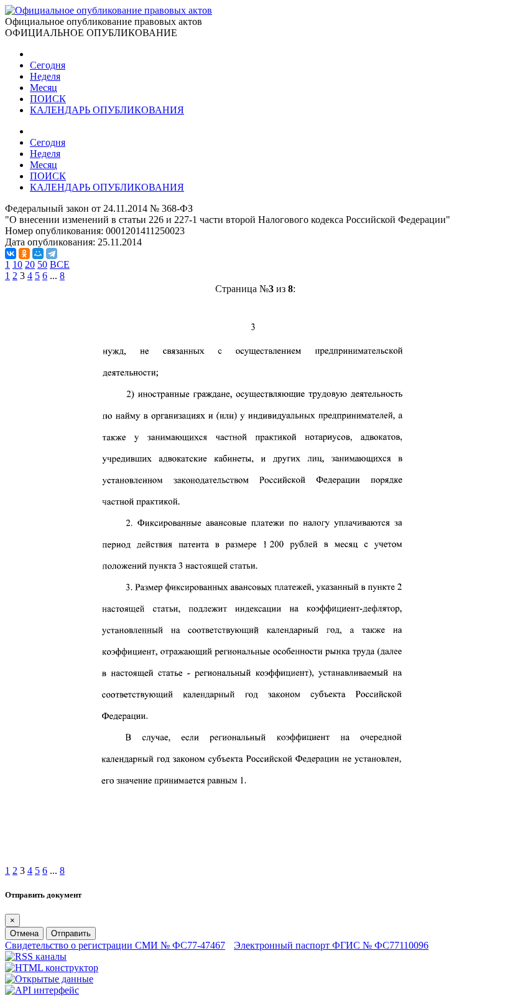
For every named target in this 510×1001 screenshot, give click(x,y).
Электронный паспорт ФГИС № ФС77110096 (331, 945)
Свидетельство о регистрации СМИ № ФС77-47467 (115, 945)
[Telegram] (51, 253)
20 (30, 264)
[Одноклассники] (24, 253)
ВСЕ (60, 264)
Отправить (71, 933)
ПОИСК (48, 98)
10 (17, 264)
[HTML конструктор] (51, 967)
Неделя (45, 76)
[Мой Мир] (38, 253)
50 (42, 264)
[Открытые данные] (49, 979)
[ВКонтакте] (10, 253)
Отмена (24, 933)
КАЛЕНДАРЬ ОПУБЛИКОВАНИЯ (107, 110)
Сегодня (47, 65)
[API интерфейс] (42, 990)
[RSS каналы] (36, 956)
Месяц (43, 87)
